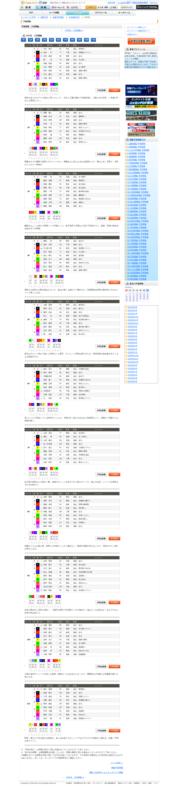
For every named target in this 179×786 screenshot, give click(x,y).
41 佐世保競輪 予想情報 (137, 273)
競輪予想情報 (58, 17)
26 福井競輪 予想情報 (136, 224)
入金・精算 (103, 7)
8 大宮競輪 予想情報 (136, 166)
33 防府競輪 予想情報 (136, 247)
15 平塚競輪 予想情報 (136, 189)
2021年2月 (132, 310)
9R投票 (114, 602)
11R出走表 (101, 730)
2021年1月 (132, 314)
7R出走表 (101, 474)
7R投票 (114, 474)
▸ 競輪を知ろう (132, 35)
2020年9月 (132, 326)
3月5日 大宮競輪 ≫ (74, 30)
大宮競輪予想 (74, 17)
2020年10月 (133, 323)
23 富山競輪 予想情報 (136, 214)
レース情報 (54, 12)
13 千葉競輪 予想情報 (136, 182)
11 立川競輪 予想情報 (136, 176)
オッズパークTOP (28, 17)
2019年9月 (132, 365)
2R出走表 (101, 154)
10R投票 (114, 666)
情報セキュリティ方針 (125, 783)
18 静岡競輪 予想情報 (136, 198)
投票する (91, 7)
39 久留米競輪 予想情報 (137, 266)
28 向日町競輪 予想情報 (137, 231)
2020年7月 (132, 333)
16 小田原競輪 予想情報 (137, 192)
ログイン (154, 3)
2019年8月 (132, 368)
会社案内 (69, 783)
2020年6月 (132, 336)
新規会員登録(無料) (140, 3)
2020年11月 (133, 320)
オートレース (58, 7)
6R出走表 (101, 410)
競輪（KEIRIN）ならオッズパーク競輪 (106, 772)
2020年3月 (132, 346)
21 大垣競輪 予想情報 (136, 208)
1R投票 (114, 90)
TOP (31, 12)
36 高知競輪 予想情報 (136, 256)
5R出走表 (101, 346)
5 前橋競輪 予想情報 (136, 156)
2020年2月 (132, 349)
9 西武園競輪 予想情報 (137, 169)
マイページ (126, 7)
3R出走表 (101, 218)
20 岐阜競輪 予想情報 (136, 205)
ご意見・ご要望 (146, 783)
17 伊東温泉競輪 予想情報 (138, 195)
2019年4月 (132, 381)
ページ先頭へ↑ (116, 763)
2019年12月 (133, 356)
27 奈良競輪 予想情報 (136, 227)
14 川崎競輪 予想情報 (136, 185)
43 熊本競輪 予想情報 (136, 279)
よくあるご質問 (123, 3)
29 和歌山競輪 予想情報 (137, 234)
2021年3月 (132, 307)
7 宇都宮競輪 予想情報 (137, 163)
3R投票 (114, 218)
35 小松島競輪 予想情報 (137, 253)
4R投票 (114, 282)
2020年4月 (132, 343)
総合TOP (111, 3)
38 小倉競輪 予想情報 (136, 263)
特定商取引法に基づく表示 (82, 783)
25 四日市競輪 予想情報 (137, 221)
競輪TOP (44, 17)
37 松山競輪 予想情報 (136, 260)
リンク (156, 783)
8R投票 (114, 538)
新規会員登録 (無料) (141, 41)
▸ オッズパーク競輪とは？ (137, 27)
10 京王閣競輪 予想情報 (137, 173)
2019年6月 (132, 375)
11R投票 (114, 730)
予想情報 (77, 12)
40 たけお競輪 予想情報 (137, 269)
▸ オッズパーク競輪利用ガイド (138, 31)
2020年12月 (133, 317)
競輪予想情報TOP (137, 140)
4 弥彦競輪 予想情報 (136, 153)
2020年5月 (132, 339)
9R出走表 (101, 602)
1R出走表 (101, 90)
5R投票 (114, 346)
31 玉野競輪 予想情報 (136, 240)
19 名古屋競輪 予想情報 (137, 202)
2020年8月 (132, 330)
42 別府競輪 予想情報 (136, 276)
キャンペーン (124, 12)
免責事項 (137, 783)
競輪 (42, 7)
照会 (113, 7)
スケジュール (100, 12)
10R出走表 (101, 666)
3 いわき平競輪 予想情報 (138, 150)
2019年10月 (133, 362)
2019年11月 (133, 359)
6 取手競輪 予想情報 (136, 160)
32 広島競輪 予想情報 (136, 243)
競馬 (27, 7)
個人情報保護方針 (110, 783)
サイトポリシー (98, 783)
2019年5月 (132, 378)
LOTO (73, 7)
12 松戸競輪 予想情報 (136, 179)
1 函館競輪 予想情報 (136, 144)
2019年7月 (132, 372)
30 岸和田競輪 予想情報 (137, 237)
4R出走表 (101, 282)
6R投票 (114, 410)
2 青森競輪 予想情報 (136, 147)
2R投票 (114, 154)
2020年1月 (132, 352)
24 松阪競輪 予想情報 (136, 218)
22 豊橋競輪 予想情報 (136, 211)
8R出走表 (101, 538)
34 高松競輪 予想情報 (136, 250)
